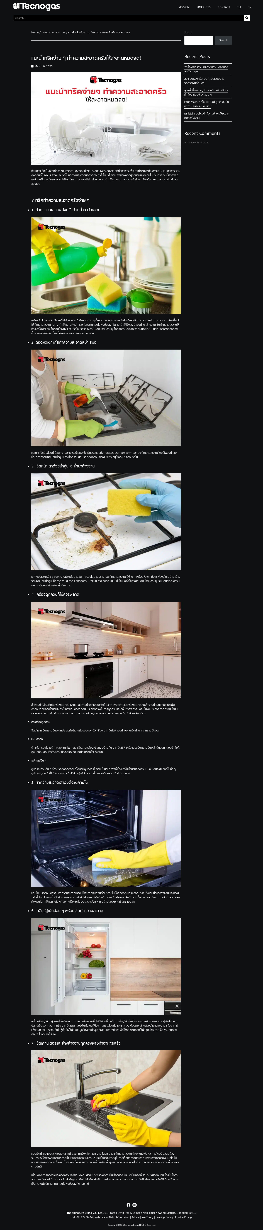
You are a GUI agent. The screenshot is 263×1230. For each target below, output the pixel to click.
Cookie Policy (183, 1217)
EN (249, 7)
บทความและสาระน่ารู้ (53, 32)
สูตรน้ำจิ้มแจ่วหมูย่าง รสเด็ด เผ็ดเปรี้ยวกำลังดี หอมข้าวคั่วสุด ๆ (206, 92)
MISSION (184, 7)
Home (35, 32)
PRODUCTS (203, 7)
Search (188, 32)
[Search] (247, 18)
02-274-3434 (84, 1217)
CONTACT (224, 7)
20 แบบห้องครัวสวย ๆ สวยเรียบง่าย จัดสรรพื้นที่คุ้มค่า (204, 80)
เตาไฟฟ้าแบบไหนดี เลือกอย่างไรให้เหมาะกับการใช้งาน (206, 115)
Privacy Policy (164, 1217)
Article (136, 1217)
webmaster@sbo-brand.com (112, 1217)
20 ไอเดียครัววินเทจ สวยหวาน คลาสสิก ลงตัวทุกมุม (206, 69)
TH (239, 7)
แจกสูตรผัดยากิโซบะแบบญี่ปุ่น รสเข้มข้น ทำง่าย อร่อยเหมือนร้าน (206, 104)
